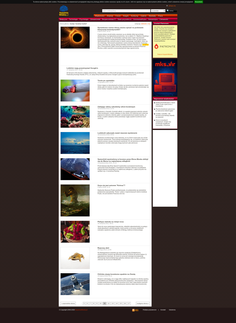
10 (100, 303)
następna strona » (143, 303)
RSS (136, 310)
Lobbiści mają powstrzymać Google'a (82, 68)
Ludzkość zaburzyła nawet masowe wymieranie (117, 133)
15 (121, 303)
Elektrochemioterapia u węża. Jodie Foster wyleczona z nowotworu (165, 104)
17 (129, 303)
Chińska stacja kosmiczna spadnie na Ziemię (116, 274)
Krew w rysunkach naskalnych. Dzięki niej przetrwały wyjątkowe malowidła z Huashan (163, 122)
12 (109, 303)
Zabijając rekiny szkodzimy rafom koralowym (116, 107)
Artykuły (110, 16)
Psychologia (84, 19)
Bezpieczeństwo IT (109, 19)
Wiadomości (99, 16)
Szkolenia (172, 310)
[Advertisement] (105, 58)
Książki (126, 16)
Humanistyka (153, 19)
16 (125, 303)
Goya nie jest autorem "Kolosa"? (111, 185)
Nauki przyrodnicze (124, 19)
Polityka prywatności (149, 310)
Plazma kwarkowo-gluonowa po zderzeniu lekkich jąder (165, 110)
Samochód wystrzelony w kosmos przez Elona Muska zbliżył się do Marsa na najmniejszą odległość (123, 160)
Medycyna (63, 19)
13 (113, 303)
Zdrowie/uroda (95, 19)
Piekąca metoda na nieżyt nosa (111, 222)
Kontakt (163, 310)
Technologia (73, 19)
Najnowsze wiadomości (164, 99)
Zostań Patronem (161, 23)
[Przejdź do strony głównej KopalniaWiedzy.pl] (64, 11)
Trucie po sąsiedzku (106, 80)
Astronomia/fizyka (139, 19)
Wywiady (152, 16)
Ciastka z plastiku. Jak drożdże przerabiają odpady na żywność (165, 115)
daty (149, 23)
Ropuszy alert (103, 248)
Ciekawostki (164, 19)
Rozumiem (198, 2)
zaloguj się (172, 6)
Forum (118, 16)
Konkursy (134, 16)
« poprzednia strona (68, 303)
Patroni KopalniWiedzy (165, 54)
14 (117, 303)
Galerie (143, 16)
